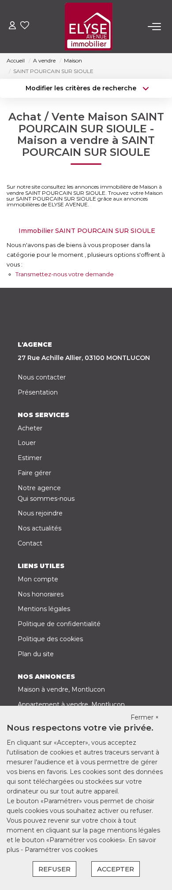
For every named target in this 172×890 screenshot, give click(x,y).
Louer (27, 443)
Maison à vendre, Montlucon (61, 689)
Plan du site (36, 654)
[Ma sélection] (24, 26)
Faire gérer (34, 473)
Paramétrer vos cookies (61, 850)
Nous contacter (42, 377)
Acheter (30, 428)
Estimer (30, 458)
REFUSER (54, 869)
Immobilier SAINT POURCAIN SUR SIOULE (87, 231)
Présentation (38, 392)
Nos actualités (39, 528)
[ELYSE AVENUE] (88, 26)
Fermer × (145, 717)
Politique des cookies (50, 639)
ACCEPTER (115, 869)
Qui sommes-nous (46, 499)
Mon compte (38, 579)
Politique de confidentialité (59, 624)
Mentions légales (44, 609)
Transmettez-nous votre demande (64, 274)
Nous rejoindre (40, 513)
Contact (30, 543)
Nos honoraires (41, 594)
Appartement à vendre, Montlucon (71, 704)
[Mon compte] (12, 26)
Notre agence (39, 488)
